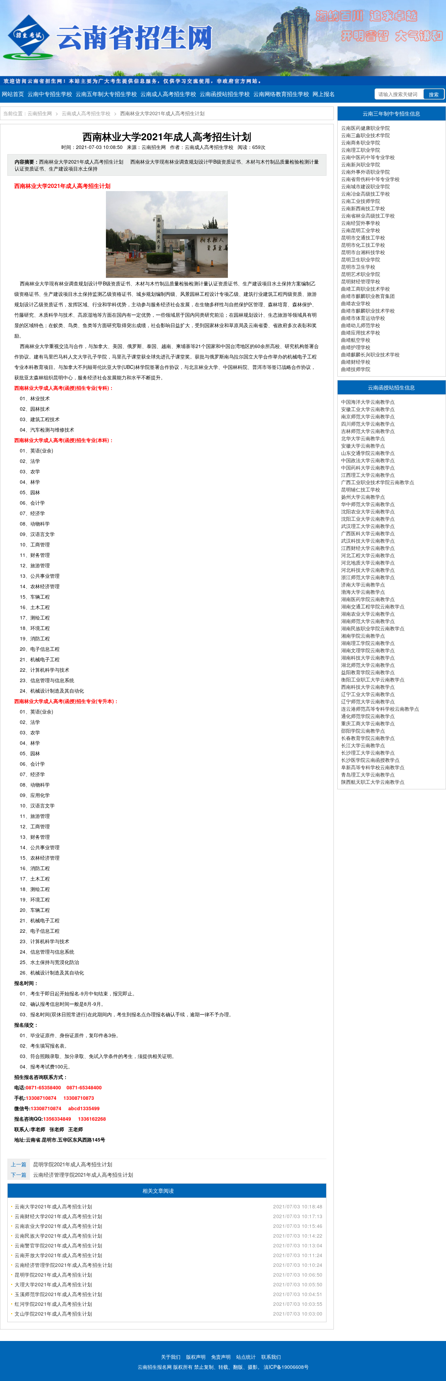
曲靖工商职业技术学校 (365, 288)
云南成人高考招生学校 (168, 94)
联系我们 (271, 1356)
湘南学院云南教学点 (363, 635)
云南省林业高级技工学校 (368, 215)
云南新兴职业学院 (360, 164)
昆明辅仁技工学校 (360, 489)
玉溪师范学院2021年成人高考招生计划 (58, 1294)
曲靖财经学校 (355, 361)
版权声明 (196, 1356)
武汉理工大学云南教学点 (368, 525)
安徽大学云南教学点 (363, 445)
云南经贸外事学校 (360, 222)
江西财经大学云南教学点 (368, 547)
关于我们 (170, 1356)
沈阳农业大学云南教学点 (368, 511)
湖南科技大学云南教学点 (368, 657)
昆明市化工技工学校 (363, 244)
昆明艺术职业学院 (360, 273)
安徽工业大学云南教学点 (368, 408)
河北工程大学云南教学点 (368, 555)
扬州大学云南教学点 (363, 496)
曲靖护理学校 (355, 347)
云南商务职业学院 (360, 142)
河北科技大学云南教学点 (368, 569)
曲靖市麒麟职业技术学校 (368, 310)
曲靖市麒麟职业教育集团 (368, 295)
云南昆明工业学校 (360, 230)
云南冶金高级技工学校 (365, 193)
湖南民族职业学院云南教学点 (373, 628)
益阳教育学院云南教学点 (368, 672)
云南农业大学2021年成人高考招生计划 (58, 1225)
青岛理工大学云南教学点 (368, 774)
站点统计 (246, 1356)
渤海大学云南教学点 (363, 591)
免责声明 (221, 1356)
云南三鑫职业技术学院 (365, 135)
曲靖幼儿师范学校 (360, 325)
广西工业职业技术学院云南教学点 (377, 482)
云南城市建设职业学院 (365, 186)
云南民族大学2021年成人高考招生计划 (58, 1235)
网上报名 (324, 94)
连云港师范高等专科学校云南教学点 (380, 708)
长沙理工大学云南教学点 (368, 752)
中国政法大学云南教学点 (368, 460)
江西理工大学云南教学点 (368, 474)
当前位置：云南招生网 (27, 113)
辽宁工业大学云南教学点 (368, 693)
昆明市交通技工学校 (363, 237)
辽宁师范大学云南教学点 (368, 701)
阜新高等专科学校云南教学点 (373, 767)
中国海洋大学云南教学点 (368, 401)
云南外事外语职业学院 (365, 171)
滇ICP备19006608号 (286, 1366)
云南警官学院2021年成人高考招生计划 (58, 1245)
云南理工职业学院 (360, 149)
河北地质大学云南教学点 (368, 562)
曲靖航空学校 (355, 339)
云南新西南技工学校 (363, 208)
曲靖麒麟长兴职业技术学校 (370, 354)
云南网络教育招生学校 (281, 94)
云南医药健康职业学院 (365, 127)
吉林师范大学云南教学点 (368, 430)
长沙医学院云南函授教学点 (370, 759)
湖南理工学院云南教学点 (368, 642)
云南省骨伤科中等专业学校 (370, 178)
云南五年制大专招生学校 (106, 94)
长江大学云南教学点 (363, 745)
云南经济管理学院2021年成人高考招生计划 (83, 1174)
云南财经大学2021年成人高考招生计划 (58, 1216)
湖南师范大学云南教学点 (368, 620)
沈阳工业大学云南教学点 (368, 518)
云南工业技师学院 (360, 200)
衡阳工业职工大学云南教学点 (373, 679)
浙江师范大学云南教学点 (368, 577)
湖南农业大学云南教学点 (368, 613)
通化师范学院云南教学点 (368, 715)
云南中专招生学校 (50, 94)
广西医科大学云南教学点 (368, 533)
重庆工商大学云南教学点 (368, 723)
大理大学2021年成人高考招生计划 (53, 1284)
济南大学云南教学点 (363, 584)
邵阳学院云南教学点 (363, 730)
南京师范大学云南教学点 (368, 416)
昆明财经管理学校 (360, 281)
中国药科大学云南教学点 (368, 467)
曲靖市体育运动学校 (363, 317)
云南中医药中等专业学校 (368, 156)
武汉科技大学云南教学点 (368, 540)
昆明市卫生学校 (358, 266)
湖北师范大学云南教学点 (368, 664)
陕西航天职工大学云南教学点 (373, 781)
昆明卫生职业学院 (360, 259)
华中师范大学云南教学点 (368, 503)
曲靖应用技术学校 (360, 332)
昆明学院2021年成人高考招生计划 (72, 1164)
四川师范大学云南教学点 (368, 423)
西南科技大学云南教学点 (368, 686)
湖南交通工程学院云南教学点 (373, 606)
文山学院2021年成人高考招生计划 (53, 1313)
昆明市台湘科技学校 (363, 251)
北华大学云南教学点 (363, 438)
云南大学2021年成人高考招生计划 (53, 1206)
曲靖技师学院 (355, 368)
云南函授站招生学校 (225, 94)
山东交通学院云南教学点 (368, 452)
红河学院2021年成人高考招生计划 (53, 1303)
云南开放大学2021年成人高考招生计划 (58, 1255)
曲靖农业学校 (355, 303)
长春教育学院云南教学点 (368, 737)
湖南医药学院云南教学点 (368, 598)
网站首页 (13, 94)
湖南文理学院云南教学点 (368, 650)
